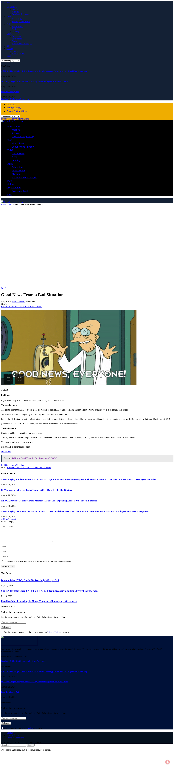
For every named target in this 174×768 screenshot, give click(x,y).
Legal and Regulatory (21, 14)
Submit (30, 745)
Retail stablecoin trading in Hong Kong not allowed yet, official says (39, 601)
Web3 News (17, 26)
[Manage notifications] (167, 762)
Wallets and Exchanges (22, 43)
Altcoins (15, 12)
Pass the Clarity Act (10, 92)
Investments (17, 39)
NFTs (14, 29)
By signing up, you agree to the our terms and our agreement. (37, 632)
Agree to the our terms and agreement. (23, 728)
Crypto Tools (12, 51)
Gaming (15, 31)
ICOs (9, 46)
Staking (15, 41)
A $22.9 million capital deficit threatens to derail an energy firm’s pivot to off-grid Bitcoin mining (44, 71)
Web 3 (9, 24)
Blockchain (17, 19)
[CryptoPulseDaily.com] (12, 121)
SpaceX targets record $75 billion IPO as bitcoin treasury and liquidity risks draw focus (49, 590)
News (13, 465)
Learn (9, 34)
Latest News (12, 7)
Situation (20, 465)
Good (7, 465)
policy (30, 728)
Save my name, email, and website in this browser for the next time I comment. (38, 561)
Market (15, 9)
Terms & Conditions (17, 111)
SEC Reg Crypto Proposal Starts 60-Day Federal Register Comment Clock (34, 81)
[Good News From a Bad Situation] (85, 285)
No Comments (18, 301)
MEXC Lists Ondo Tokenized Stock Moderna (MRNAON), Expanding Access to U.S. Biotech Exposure (49, 501)
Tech (9, 17)
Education (16, 36)
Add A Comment (8, 519)
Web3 (3, 288)
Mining (10, 48)
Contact (11, 104)
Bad (3, 465)
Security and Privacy (21, 21)
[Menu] (2, 200)
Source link (6, 451)
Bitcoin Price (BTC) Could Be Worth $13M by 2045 (30, 580)
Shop (9, 56)
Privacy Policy (14, 107)
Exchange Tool (18, 53)
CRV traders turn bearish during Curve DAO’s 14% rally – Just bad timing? (36, 490)
